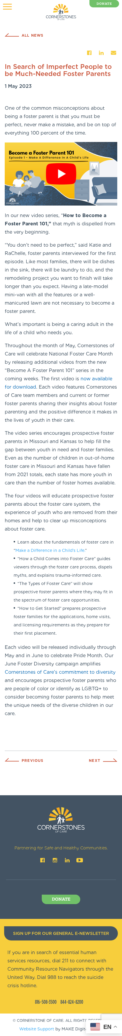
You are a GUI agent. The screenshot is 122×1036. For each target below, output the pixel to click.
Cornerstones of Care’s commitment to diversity (60, 672)
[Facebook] (89, 53)
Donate (104, 4)
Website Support (36, 1029)
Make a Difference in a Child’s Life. (50, 550)
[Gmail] (113, 53)
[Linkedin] (101, 53)
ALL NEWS (33, 35)
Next (94, 760)
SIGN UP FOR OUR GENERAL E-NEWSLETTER (61, 933)
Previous (33, 760)
